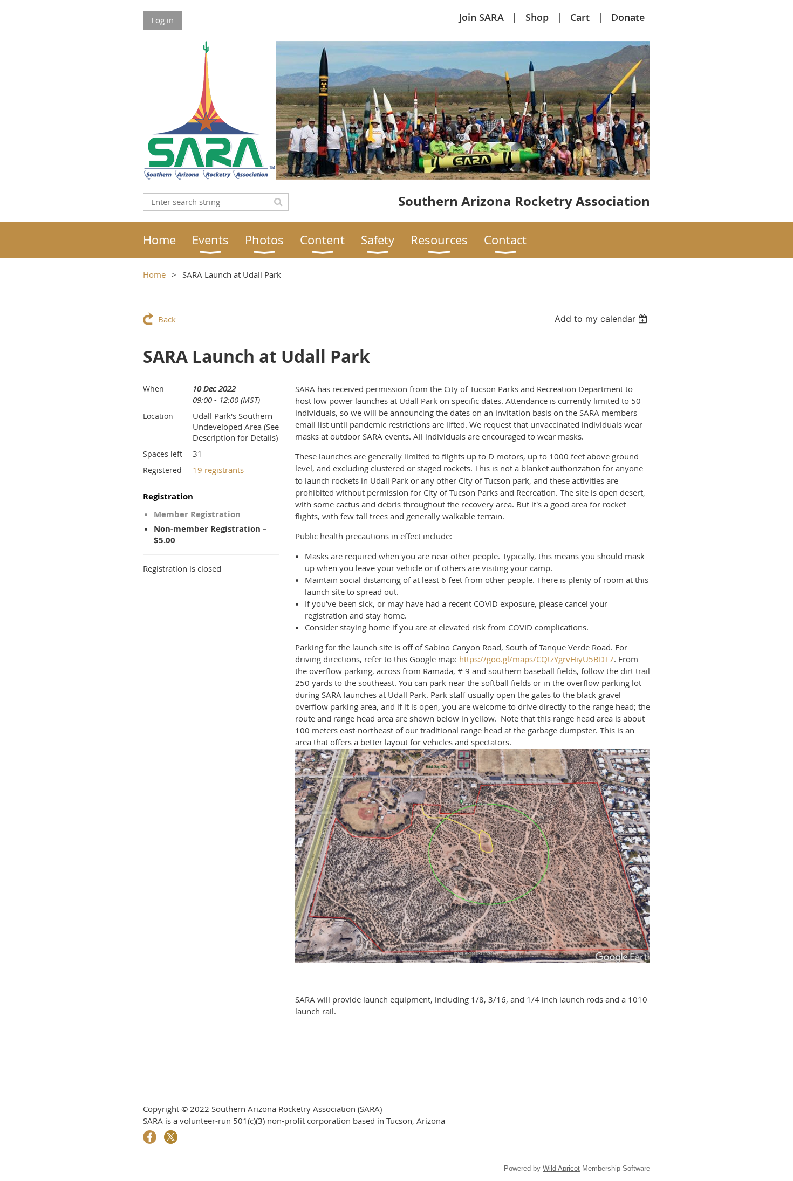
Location (158, 416)
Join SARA (481, 17)
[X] (170, 1137)
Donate (628, 17)
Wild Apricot (561, 1168)
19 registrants (218, 469)
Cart (580, 17)
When (153, 388)
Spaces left (162, 454)
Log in (162, 20)
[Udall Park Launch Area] (472, 959)
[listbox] (602, 318)
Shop (537, 17)
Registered (162, 470)
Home (154, 274)
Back (167, 319)
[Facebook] (149, 1137)
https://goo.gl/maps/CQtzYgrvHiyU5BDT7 (536, 659)
